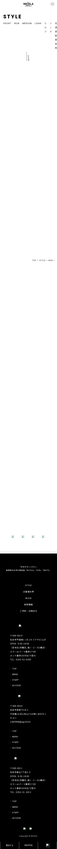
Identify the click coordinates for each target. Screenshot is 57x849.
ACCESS (16, 685)
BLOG (29, 598)
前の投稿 (13, 128)
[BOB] (43, 179)
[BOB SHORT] (43, 220)
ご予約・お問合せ (28, 611)
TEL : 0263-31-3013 (20, 792)
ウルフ (45, 27)
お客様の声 (28, 591)
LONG (38, 23)
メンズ (51, 27)
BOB (16, 23)
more (28, 524)
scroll (28, 58)
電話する (9, 845)
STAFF (15, 680)
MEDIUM (27, 23)
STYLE (28, 585)
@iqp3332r (25, 721)
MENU (15, 674)
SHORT (7, 23)
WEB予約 (28, 845)
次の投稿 (43, 138)
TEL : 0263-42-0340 (20, 659)
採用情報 (28, 604)
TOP (28, 133)
